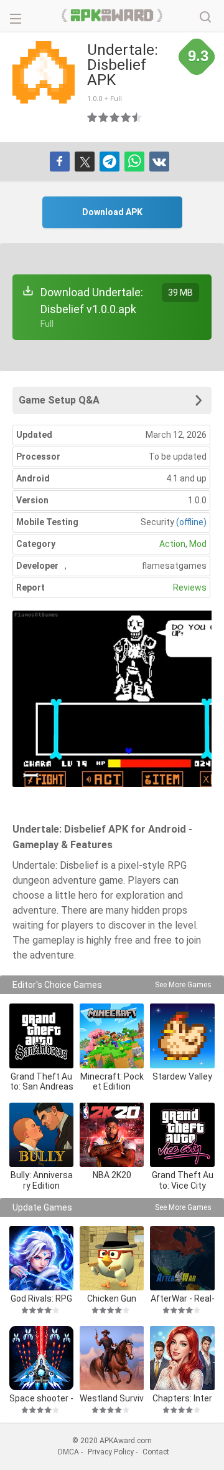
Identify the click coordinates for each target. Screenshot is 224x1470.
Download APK (112, 212)
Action (172, 544)
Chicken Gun (111, 1298)
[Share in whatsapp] (134, 162)
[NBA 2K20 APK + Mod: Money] (112, 1135)
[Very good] (126, 117)
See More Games (183, 984)
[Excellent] (137, 117)
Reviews (190, 587)
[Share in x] (85, 162)
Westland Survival (112, 1398)
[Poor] (92, 117)
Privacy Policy (111, 1452)
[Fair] (104, 117)
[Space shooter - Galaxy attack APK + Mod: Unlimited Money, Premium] (41, 1358)
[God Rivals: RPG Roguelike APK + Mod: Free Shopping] (41, 1258)
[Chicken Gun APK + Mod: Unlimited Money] (112, 1258)
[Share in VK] (159, 162)
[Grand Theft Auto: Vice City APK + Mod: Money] (182, 1135)
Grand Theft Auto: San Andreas (41, 1081)
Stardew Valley (182, 1076)
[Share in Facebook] (60, 162)
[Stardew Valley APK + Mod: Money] (182, 1035)
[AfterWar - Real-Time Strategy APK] (182, 1258)
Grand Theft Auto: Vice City (182, 1180)
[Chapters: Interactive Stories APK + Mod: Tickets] (182, 1358)
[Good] (115, 117)
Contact (155, 1452)
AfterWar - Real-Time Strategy (182, 1298)
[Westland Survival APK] (112, 1358)
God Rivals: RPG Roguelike (41, 1298)
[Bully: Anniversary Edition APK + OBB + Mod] (41, 1135)
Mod (198, 544)
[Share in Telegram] (109, 162)
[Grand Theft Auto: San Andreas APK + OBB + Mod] (41, 1035)
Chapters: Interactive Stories (182, 1398)
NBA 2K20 (112, 1175)
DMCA (68, 1452)
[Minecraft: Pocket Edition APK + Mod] (112, 1035)
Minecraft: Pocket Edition (112, 1081)
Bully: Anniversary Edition (42, 1180)
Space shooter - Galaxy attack (41, 1398)
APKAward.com (112, 15)
